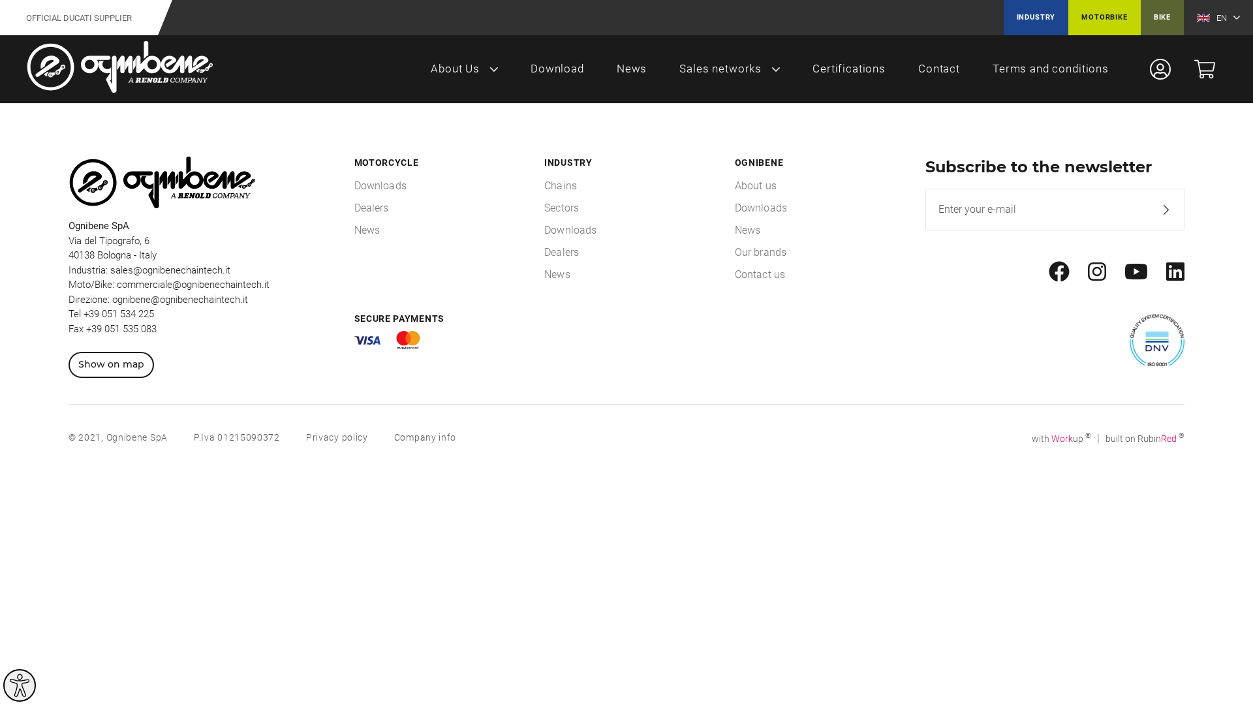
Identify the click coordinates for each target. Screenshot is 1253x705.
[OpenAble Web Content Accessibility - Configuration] (19, 685)
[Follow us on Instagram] (1097, 272)
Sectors (561, 208)
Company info (425, 437)
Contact (939, 68)
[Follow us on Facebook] (1059, 272)
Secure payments (399, 318)
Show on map (111, 364)
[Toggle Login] (1160, 69)
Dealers (371, 208)
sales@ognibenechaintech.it (170, 270)
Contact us (760, 274)
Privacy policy (337, 437)
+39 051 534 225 (119, 314)
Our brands (761, 252)
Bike (1162, 17)
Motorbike (1104, 17)
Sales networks (720, 68)
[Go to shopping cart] (1205, 69)
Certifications (849, 68)
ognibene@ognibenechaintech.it (180, 300)
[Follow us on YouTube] (1136, 272)
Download (557, 68)
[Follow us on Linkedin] (1175, 272)
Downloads (380, 186)
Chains (560, 186)
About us (756, 186)
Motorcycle (386, 162)
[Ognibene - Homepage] (120, 69)
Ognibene (759, 162)
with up (1061, 438)
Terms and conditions (1051, 68)
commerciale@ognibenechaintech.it (193, 284)
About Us (455, 68)
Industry (1036, 17)
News (632, 68)
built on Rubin (1145, 438)
